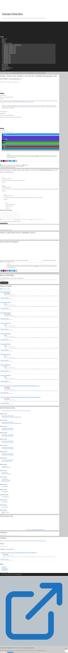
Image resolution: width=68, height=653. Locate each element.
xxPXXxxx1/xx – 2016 (7, 55)
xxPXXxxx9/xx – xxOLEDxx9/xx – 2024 (10, 46)
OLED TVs (3, 40)
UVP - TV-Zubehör (5, 481)
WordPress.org (4, 570)
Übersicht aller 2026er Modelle (7, 415)
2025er (5, 288)
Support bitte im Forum (41, 540)
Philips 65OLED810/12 (6, 365)
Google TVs (4, 42)
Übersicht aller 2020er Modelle (7, 453)
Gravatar (3, 221)
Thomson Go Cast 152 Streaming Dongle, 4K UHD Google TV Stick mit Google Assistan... (21, 397)
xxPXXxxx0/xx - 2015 (11, 165)
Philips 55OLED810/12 (6, 354)
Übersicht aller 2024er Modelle (7, 428)
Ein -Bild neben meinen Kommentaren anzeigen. (11, 221)
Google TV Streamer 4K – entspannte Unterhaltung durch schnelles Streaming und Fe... (20, 385)
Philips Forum (5, 111)
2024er (8, 288)
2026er (1, 288)
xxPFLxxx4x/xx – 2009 (7, 63)
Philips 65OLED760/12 (6, 312)
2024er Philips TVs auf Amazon (8, 429)
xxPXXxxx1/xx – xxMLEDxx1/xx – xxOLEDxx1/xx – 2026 (12, 44)
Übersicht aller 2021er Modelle (7, 447)
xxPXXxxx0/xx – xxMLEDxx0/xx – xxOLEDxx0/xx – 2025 (12, 45)
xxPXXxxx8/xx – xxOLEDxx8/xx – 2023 (10, 47)
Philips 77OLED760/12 (6, 323)
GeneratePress (18, 574)
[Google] (8, 161)
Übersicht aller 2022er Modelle (7, 441)
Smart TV (5, 165)
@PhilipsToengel (11, 115)
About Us (6, 572)
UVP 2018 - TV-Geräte (6, 467)
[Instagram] (10, 161)
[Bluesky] (16, 161)
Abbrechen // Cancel (3, 652)
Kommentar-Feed (5, 569)
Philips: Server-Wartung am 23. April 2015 (8, 167)
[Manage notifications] (65, 649)
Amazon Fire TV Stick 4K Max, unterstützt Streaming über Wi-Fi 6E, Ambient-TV (19, 552)
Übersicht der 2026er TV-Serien (6, 229)
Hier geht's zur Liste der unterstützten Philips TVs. (35, 529)
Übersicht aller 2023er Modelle (7, 434)
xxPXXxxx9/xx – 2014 (7, 57)
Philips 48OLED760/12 (6, 292)
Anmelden (4, 566)
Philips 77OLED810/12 (6, 375)
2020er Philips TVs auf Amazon (8, 454)
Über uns (1, 572)
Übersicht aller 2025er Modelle (7, 422)
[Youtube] (6, 161)
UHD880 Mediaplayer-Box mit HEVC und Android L (20, 100)
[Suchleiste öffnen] (0, 35)
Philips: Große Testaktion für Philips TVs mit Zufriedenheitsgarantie (12, 166)
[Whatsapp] (12, 161)
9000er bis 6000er (5, 512)
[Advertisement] (34, 28)
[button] (4, 134)
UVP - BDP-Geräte (5, 496)
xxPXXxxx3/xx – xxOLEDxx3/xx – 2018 (10, 53)
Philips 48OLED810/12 (6, 344)
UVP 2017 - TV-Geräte (6, 473)
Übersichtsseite (5, 466)
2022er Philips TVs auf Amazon (8, 442)
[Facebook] (1, 161)
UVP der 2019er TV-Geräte (7, 461)
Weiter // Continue (10, 652)
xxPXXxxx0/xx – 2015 (7, 56)
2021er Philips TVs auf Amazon (7, 448)
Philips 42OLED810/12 (6, 333)
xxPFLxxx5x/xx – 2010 (7, 62)
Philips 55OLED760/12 (6, 302)
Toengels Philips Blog (12, 14)
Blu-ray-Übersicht (5, 64)
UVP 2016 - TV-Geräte (6, 480)
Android (10, 72)
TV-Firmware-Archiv (5, 66)
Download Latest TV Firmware (7, 67)
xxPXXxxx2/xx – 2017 (7, 54)
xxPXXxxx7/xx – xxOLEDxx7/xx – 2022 (10, 48)
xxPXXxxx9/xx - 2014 (19, 165)
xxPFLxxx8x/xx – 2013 (7, 58)
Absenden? (2, 93)
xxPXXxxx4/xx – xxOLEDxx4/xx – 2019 (10, 52)
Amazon (53, 156)
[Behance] (14, 161)
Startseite (6, 72)
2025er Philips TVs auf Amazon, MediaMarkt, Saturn (11, 423)
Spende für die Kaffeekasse (11, 157)
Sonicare (3, 39)
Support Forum (4, 38)
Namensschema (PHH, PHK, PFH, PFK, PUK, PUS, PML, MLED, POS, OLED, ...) (16, 410)
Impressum (4, 69)
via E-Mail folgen (4, 282)
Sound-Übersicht (5, 65)
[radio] (30, 84)
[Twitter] (3, 161)
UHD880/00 (26, 165)
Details (14, 294)
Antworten (4, 182)
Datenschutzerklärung (6, 68)
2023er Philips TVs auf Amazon (8, 435)
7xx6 (3, 513)
